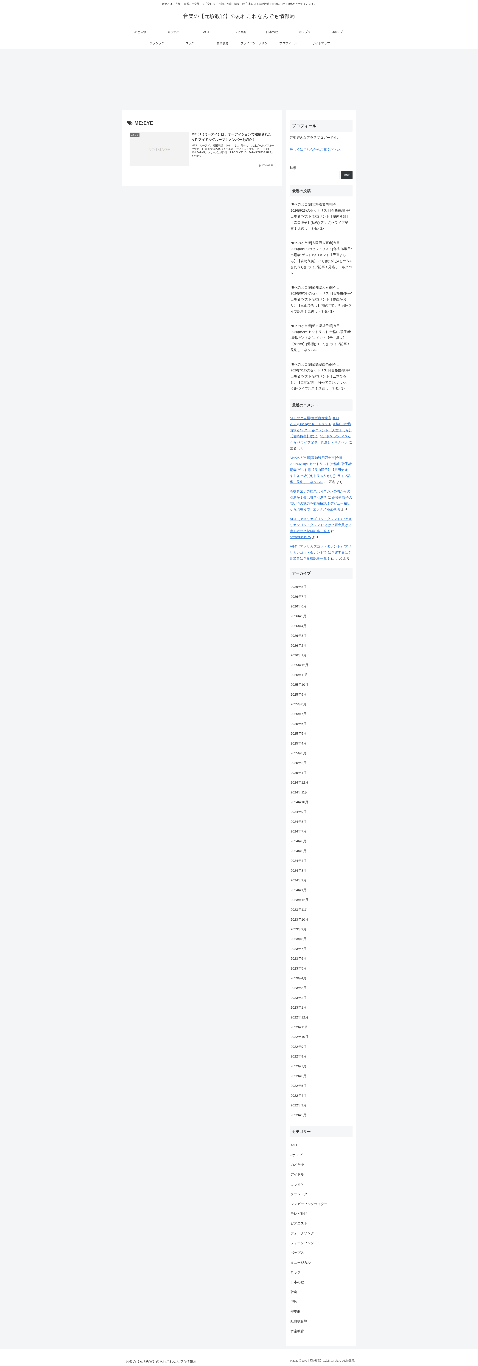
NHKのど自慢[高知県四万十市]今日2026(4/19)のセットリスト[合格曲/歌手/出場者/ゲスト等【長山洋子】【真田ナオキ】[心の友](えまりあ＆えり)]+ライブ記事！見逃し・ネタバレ (321, 470)
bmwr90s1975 (300, 537)
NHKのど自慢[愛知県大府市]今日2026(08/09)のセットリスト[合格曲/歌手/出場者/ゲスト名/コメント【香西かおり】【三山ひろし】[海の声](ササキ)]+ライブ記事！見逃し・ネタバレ (321, 300)
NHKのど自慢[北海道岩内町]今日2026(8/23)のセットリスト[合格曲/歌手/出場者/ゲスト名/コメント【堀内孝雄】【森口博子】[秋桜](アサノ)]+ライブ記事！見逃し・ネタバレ (320, 216)
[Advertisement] (239, 79)
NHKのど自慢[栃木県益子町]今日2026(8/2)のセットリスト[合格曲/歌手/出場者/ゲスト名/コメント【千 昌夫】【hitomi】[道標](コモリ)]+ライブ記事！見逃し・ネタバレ (321, 338)
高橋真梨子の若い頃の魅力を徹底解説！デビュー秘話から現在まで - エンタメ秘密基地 (321, 503)
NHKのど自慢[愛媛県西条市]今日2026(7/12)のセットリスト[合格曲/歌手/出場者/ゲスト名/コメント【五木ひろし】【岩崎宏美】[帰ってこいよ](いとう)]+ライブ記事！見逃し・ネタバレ (320, 376)
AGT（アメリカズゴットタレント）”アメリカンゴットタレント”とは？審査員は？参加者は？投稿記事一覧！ (321, 525)
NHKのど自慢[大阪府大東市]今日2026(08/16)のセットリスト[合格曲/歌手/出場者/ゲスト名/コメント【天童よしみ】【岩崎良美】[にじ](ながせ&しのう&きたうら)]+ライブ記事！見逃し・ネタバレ (321, 258)
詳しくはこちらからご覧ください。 (317, 149)
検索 (293, 168)
